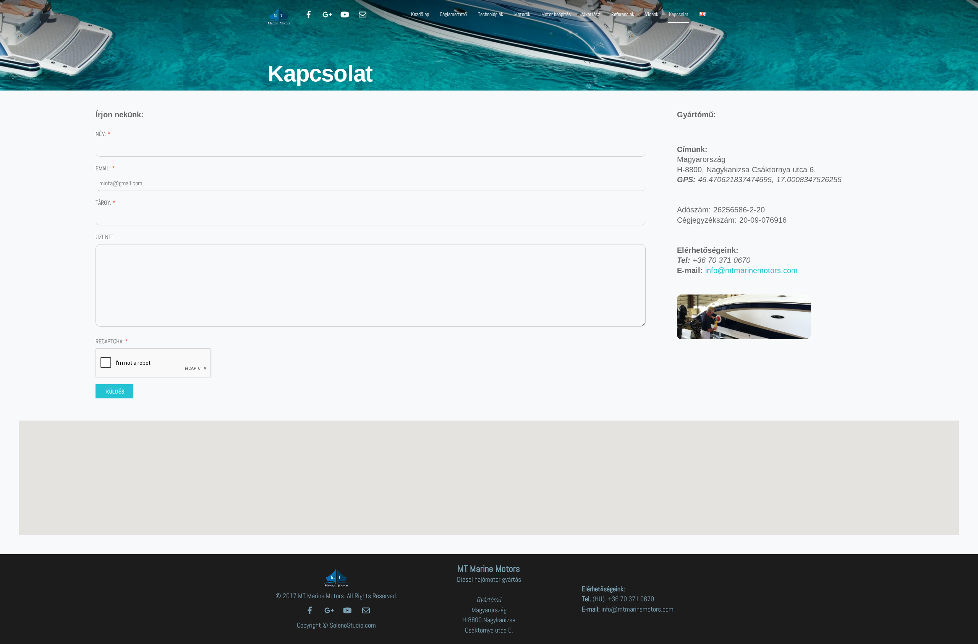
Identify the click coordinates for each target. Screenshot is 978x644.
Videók (651, 14)
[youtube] (344, 13)
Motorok (522, 14)
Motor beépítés (556, 14)
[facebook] (308, 13)
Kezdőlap (420, 14)
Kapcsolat (678, 14)
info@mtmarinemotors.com (751, 270)
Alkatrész (590, 14)
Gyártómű (489, 599)
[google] (326, 13)
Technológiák (490, 14)
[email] (362, 13)
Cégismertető (453, 14)
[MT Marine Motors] (278, 22)
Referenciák (622, 14)
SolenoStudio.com (353, 625)
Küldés (115, 391)
